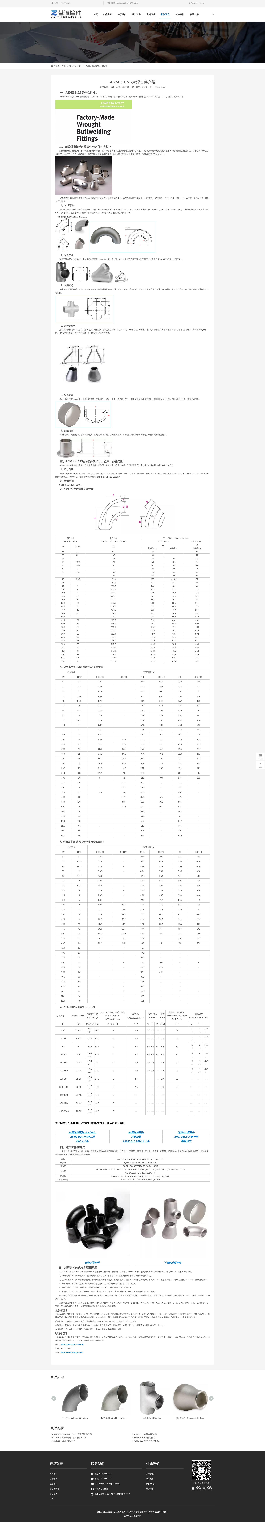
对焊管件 (53, 1474)
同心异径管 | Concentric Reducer (190, 1418)
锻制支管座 (54, 1489)
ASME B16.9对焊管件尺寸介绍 (147, 1441)
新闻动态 (150, 1484)
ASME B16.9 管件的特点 (144, 1437)
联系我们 (150, 1489)
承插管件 (53, 1479)
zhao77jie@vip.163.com (127, 3)
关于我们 (150, 1474)
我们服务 (150, 1479)
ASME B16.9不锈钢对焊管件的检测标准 (69, 1437)
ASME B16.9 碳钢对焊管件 (145, 1434)
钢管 (52, 1499)
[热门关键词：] (212, 14)
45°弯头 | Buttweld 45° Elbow (113, 1418)
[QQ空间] (204, 1488)
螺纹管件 (53, 1484)
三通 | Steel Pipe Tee (152, 1418)
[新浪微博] (209, 1488)
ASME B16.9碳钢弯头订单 (63, 1441)
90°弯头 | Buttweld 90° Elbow (75, 1418)
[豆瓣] (193, 1488)
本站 (163, 87)
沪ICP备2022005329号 (158, 1512)
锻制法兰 (53, 1494)
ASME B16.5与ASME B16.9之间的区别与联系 (72, 1434)
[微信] (198, 1488)
